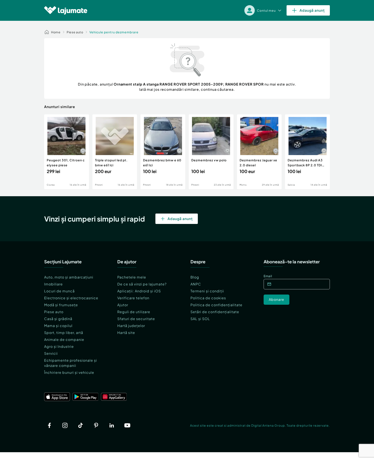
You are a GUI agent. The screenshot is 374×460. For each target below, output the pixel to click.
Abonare (276, 299)
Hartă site (126, 332)
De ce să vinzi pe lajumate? (142, 284)
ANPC (195, 284)
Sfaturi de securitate (136, 318)
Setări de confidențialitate (214, 311)
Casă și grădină (58, 318)
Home (56, 32)
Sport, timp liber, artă (63, 332)
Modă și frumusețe (61, 305)
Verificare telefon (133, 298)
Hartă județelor (131, 325)
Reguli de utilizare (133, 311)
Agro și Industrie (59, 346)
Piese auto (75, 32)
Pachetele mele (131, 277)
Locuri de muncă (59, 291)
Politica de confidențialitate (216, 305)
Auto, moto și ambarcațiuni (68, 277)
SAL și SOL (200, 318)
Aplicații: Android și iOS (139, 291)
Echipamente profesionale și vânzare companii (70, 363)
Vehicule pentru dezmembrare (114, 32)
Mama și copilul (58, 325)
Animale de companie (64, 339)
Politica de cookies (208, 298)
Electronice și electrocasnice (71, 298)
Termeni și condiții (207, 291)
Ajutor (122, 305)
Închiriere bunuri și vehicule (69, 372)
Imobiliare (53, 284)
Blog (194, 277)
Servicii (51, 353)
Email (268, 276)
